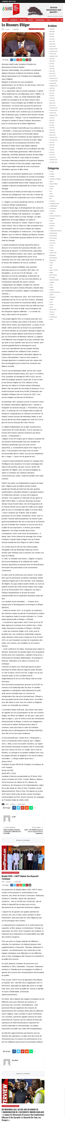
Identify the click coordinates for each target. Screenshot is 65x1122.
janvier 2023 (53, 135)
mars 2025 (52, 71)
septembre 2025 (53, 56)
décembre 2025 (53, 48)
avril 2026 (52, 39)
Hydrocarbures (53, 257)
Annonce (52, 186)
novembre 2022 (53, 140)
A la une (4, 872)
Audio (51, 193)
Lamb (51, 265)
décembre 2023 (53, 108)
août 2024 (52, 88)
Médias (51, 272)
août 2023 (52, 117)
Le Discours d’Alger (21, 804)
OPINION (37, 29)
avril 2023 (52, 127)
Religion (52, 299)
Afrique (51, 181)
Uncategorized (53, 316)
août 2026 (52, 29)
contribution (52, 211)
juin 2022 (52, 147)
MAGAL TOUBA (54, 270)
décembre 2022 (53, 137)
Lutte (51, 267)
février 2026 (52, 44)
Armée (51, 188)
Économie (52, 223)
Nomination (52, 277)
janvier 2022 (53, 157)
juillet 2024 (52, 90)
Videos (51, 319)
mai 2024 (52, 95)
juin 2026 (52, 34)
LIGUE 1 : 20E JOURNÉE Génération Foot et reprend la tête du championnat (33, 831)
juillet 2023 (52, 120)
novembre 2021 (53, 162)
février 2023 (52, 132)
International (40, 20)
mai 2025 (52, 66)
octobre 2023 (53, 112)
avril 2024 (52, 98)
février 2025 (52, 73)
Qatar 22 (52, 294)
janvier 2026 (53, 46)
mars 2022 (52, 154)
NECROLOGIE (53, 275)
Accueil (5, 20)
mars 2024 (52, 100)
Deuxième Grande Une (55, 215)
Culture (51, 213)
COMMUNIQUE (53, 206)
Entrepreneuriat (53, 233)
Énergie (51, 228)
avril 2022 (52, 152)
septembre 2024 (53, 85)
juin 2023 (52, 122)
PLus (48, 20)
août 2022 (52, 142)
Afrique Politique (54, 183)
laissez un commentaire (24, 840)
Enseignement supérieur (55, 230)
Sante (51, 302)
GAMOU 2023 (53, 252)
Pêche (51, 284)
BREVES (52, 196)
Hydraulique (53, 255)
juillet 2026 (52, 31)
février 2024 (52, 103)
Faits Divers (53, 243)
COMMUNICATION (54, 203)
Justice (51, 262)
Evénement (52, 240)
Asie (51, 191)
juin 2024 (52, 93)
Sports (51, 307)
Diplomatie (52, 218)
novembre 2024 (53, 80)
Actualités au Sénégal (55, 179)
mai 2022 (52, 149)
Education (52, 225)
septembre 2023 (53, 115)
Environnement (53, 235)
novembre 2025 (53, 51)
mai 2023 (52, 125)
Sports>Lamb (53, 309)
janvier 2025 (53, 76)
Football (52, 250)
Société (30, 20)
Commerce (52, 201)
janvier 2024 (53, 105)
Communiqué (53, 208)
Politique (23, 20)
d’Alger (7, 804)
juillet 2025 (52, 61)
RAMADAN (52, 297)
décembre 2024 (53, 78)
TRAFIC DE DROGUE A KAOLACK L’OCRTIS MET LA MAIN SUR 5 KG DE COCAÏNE (12, 831)
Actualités (13, 20)
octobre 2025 (53, 53)
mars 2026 (52, 41)
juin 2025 (52, 63)
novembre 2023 (53, 110)
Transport (52, 314)
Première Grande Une (55, 292)
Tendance (52, 312)
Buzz (51, 198)
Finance (51, 245)
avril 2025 (52, 68)
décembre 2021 (53, 159)
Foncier (51, 247)
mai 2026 (52, 36)
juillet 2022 (52, 145)
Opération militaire (54, 279)
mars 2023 (52, 130)
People (51, 287)
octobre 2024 (53, 83)
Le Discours (12, 804)
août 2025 (52, 58)
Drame (51, 220)
